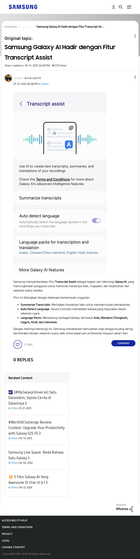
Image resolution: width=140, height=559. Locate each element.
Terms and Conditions (17, 527)
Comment (123, 343)
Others (44, 84)
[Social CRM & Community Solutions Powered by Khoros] (124, 508)
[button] (129, 77)
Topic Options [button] (128, 36)
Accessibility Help (14, 520)
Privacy (7, 534)
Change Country (13, 547)
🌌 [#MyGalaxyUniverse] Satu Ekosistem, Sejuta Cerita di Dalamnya (32, 398)
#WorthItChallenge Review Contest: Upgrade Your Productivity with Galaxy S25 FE (36, 428)
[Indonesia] (23, 6)
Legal (6, 540)
